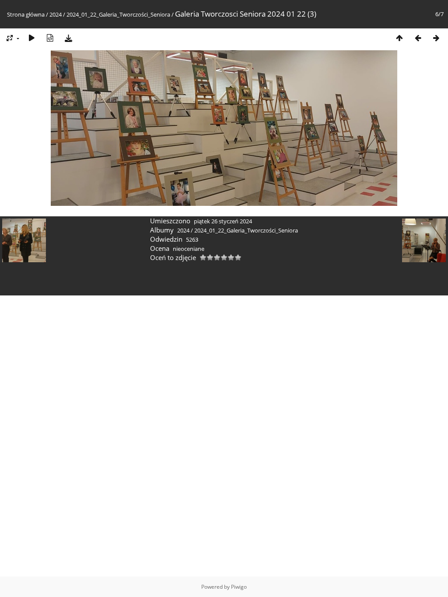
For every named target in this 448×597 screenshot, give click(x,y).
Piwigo (239, 586)
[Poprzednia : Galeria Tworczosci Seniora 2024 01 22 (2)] (418, 38)
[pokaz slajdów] (31, 38)
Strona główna (26, 14)
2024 (55, 14)
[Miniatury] (399, 38)
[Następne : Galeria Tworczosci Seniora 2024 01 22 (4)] (436, 38)
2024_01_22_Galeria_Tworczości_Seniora (118, 14)
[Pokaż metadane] (50, 38)
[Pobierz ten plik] (68, 38)
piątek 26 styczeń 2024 (223, 221)
